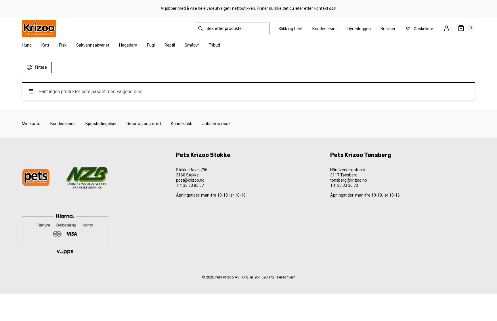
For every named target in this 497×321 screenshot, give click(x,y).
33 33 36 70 (347, 185)
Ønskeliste (422, 28)
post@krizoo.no (190, 180)
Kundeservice (325, 28)
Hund (27, 45)
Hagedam (128, 45)
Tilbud (214, 45)
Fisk (62, 45)
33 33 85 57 (193, 185)
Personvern (286, 277)
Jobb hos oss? (216, 123)
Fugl (151, 45)
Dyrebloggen (359, 28)
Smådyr (192, 45)
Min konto (31, 123)
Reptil (170, 45)
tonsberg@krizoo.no (348, 180)
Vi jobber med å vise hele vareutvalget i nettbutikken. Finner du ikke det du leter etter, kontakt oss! (248, 8)
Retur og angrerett (144, 123)
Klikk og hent (291, 28)
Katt (45, 45)
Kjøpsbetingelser (101, 123)
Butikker (388, 28)
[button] (18, 305)
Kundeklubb (181, 123)
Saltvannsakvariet (92, 45)
